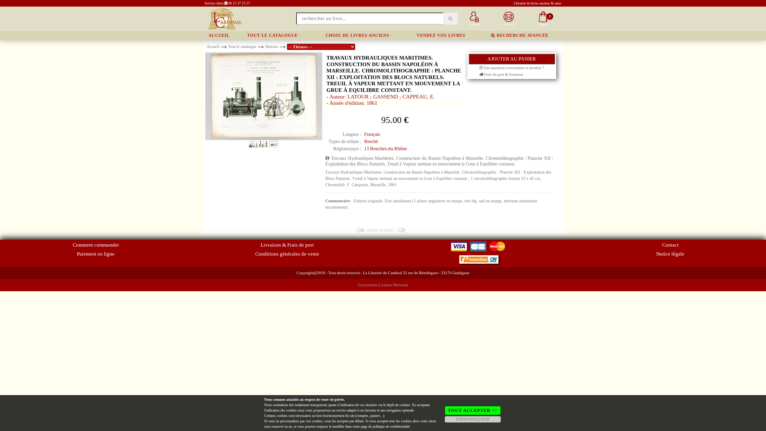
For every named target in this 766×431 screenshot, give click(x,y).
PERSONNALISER (473, 419)
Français (372, 134)
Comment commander (96, 245)
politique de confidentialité (391, 426)
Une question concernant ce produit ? (513, 68)
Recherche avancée (521, 35)
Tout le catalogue (272, 35)
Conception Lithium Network (383, 285)
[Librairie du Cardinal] (224, 18)
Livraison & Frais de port (287, 245)
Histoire (271, 46)
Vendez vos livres (441, 35)
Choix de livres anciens (357, 35)
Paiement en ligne (96, 254)
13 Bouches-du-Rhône (385, 148)
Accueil (219, 35)
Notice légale (670, 254)
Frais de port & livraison (503, 74)
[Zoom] (263, 96)
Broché (371, 141)
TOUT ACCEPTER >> (473, 410)
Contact (670, 245)
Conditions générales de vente (287, 254)
